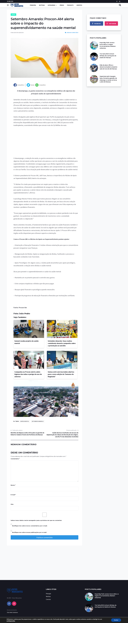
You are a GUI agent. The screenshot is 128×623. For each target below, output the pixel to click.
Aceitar (116, 620)
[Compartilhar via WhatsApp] (40, 85)
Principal (33, 5)
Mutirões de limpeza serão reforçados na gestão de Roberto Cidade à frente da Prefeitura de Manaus (27, 434)
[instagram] (14, 603)
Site (12, 504)
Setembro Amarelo (38, 421)
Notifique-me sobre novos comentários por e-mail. (29, 526)
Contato (79, 5)
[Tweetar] (30, 85)
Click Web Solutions (12, 612)
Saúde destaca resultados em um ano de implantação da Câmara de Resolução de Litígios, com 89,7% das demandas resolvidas (62, 435)
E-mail (13, 494)
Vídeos (62, 5)
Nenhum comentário (72, 32)
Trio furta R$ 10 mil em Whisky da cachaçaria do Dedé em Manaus (108, 55)
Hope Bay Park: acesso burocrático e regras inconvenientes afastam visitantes (108, 45)
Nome (13, 485)
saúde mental (24, 421)
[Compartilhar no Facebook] (18, 85)
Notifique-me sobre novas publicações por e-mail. (29, 532)
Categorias (51, 5)
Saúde (13, 14)
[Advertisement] (45, 143)
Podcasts (70, 5)
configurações (11, 621)
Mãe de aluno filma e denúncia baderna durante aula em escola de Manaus (108, 67)
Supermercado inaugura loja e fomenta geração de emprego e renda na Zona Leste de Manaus (108, 79)
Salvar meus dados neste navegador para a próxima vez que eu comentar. (36, 520)
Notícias (42, 5)
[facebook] (9, 603)
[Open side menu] (8, 5)
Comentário (15, 458)
